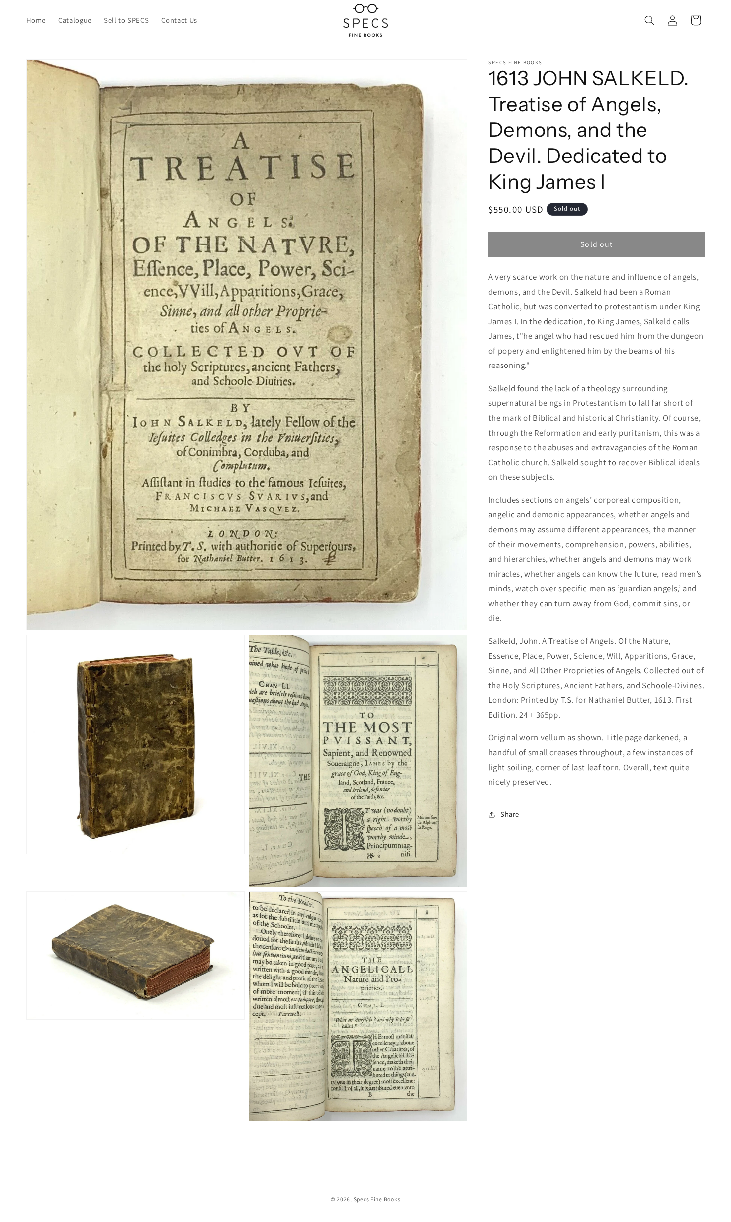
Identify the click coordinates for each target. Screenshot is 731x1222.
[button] (649, 20)
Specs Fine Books (377, 1198)
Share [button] (509, 814)
